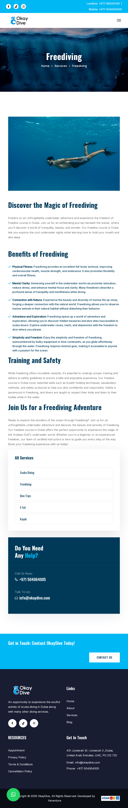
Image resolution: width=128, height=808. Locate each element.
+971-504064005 (110, 9)
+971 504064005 (32, 579)
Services (60, 66)
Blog (69, 722)
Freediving (26, 484)
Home (45, 66)
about (70, 708)
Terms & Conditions (20, 764)
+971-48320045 (109, 3)
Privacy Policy (17, 757)
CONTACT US (104, 657)
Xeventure (54, 800)
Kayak (23, 519)
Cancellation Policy (20, 771)
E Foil (23, 507)
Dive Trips (25, 496)
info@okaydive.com (34, 597)
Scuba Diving (27, 472)
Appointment (16, 750)
